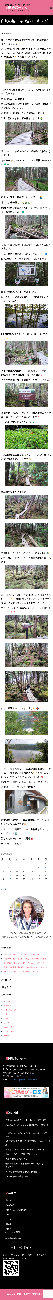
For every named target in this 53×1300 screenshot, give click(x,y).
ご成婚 (6, 1018)
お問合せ (9, 1228)
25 (9, 879)
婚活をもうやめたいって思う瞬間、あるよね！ (22, 971)
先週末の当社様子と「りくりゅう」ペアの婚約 (22, 954)
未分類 (6, 1035)
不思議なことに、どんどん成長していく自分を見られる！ (26, 958)
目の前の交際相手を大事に (17, 1176)
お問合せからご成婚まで (16, 1209)
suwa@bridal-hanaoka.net (25, 1079)
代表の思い (10, 1204)
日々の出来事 (17, 843)
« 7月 (4, 889)
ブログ (7, 843)
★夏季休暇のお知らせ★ (16, 1158)
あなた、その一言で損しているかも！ (22, 1153)
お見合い (7, 1005)
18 (9, 875)
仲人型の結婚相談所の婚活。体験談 (21, 1171)
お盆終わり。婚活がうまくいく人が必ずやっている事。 (25, 963)
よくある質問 (14, 1232)
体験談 (8, 1223)
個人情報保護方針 (13, 1238)
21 (31, 875)
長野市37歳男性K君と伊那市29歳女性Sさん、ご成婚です (25, 967)
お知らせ (7, 1001)
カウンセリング (10, 1009)
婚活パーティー (10, 1027)
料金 (7, 1214)
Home (8, 1200)
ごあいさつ (8, 1014)
